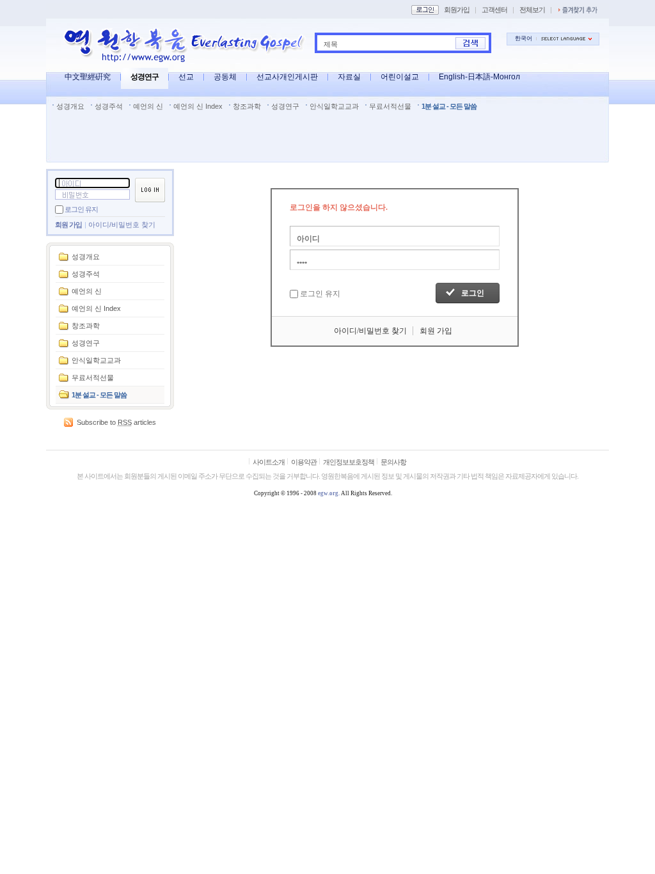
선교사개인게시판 (287, 76)
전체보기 (532, 9)
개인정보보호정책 (348, 462)
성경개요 (70, 106)
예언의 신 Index (198, 106)
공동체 (225, 76)
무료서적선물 (390, 106)
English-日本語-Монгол (479, 76)
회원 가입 (68, 224)
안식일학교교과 (334, 106)
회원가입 (457, 9)
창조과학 (247, 106)
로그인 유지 (81, 209)
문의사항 (393, 462)
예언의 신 (148, 106)
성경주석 (109, 106)
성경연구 (144, 76)
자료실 (349, 76)
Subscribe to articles (116, 422)
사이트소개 (269, 462)
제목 (331, 44)
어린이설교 (400, 76)
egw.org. (329, 493)
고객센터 (494, 9)
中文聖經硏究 (88, 76)
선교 (186, 76)
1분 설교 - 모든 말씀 (449, 106)
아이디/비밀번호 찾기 (121, 224)
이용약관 (304, 462)
